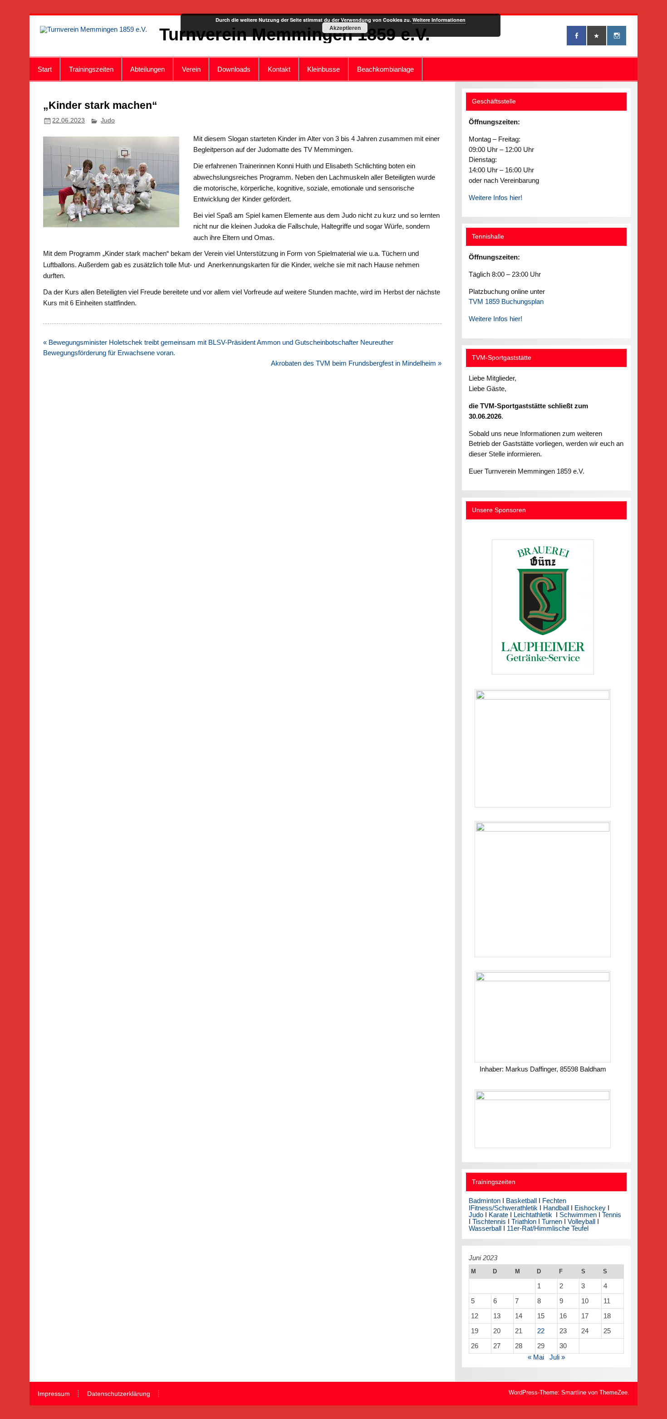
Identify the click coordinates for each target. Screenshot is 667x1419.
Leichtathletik (533, 1214)
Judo (108, 120)
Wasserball (485, 1228)
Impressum (54, 1394)
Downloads (233, 69)
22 (540, 1331)
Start (45, 69)
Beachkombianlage (385, 69)
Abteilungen (147, 69)
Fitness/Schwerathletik (504, 1208)
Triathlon (523, 1221)
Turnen (552, 1221)
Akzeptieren (345, 28)
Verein (191, 69)
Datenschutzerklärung (118, 1394)
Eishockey (590, 1208)
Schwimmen (578, 1214)
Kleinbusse (323, 69)
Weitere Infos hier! (495, 197)
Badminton (484, 1200)
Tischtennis (490, 1221)
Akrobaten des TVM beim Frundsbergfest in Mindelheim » (356, 363)
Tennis (611, 1214)
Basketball (521, 1200)
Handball (556, 1208)
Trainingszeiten (91, 69)
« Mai (536, 1357)
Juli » (557, 1357)
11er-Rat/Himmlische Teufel (548, 1228)
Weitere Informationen (439, 19)
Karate (498, 1214)
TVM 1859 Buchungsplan (506, 301)
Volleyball (581, 1221)
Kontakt (279, 69)
